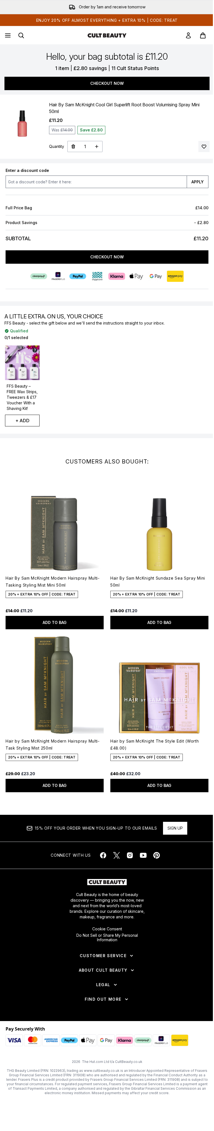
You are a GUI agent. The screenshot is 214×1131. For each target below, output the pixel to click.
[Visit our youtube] (143, 855)
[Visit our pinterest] (156, 855)
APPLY (197, 181)
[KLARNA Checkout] (116, 276)
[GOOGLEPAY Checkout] (155, 276)
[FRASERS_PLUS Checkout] (58, 276)
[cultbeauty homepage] (107, 35)
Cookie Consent (107, 929)
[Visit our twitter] (116, 855)
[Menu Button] (7, 35)
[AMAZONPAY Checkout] (175, 276)
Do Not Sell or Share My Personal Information (107, 937)
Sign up (175, 828)
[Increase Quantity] (97, 146)
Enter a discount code (27, 170)
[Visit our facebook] (103, 855)
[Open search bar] (21, 35)
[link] (188, 35)
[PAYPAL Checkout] (77, 276)
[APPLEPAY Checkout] (136, 276)
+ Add (22, 420)
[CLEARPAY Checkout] (38, 276)
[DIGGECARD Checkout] (97, 276)
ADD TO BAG (55, 622)
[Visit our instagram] (130, 855)
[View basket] (203, 35)
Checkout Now (107, 83)
